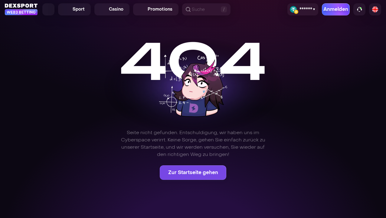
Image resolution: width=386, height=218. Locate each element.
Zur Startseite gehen (193, 172)
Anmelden (335, 9)
